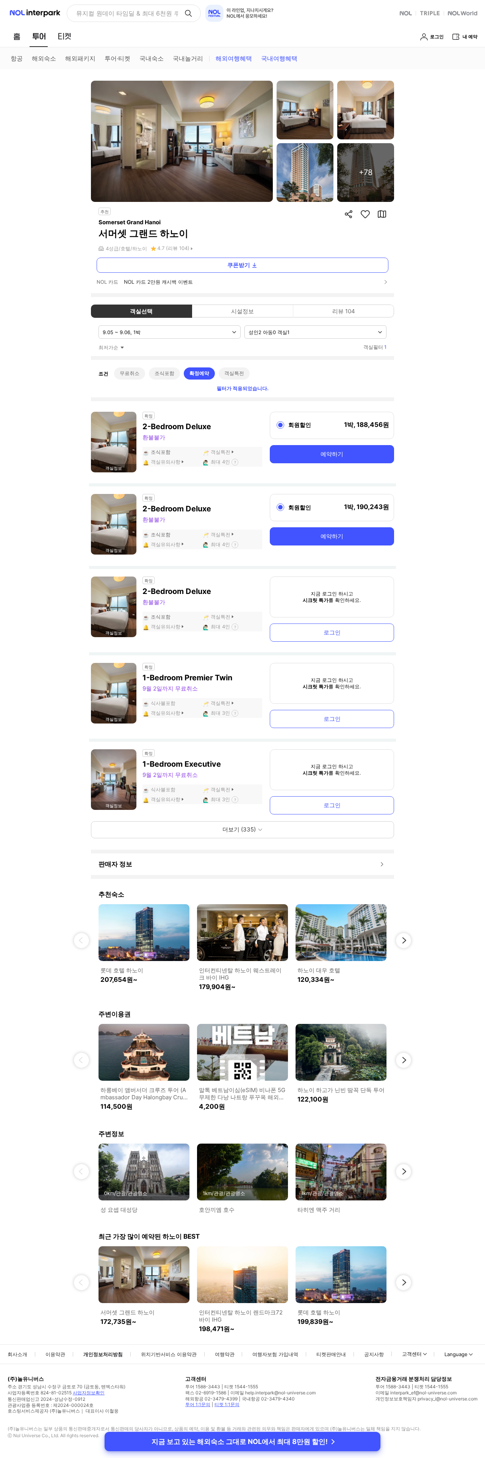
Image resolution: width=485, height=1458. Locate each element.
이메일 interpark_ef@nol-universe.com (416, 1392)
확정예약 (199, 373)
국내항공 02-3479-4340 (268, 1399)
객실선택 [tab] (141, 311)
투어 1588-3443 (202, 1386)
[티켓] (64, 36)
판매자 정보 (115, 864)
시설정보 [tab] (242, 311)
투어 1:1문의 (197, 1404)
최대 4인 (220, 462)
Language (456, 1354)
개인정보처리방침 (103, 1354)
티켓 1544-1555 (241, 1386)
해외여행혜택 (234, 58)
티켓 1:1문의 (226, 1404)
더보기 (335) (239, 829)
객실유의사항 (165, 462)
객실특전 (234, 373)
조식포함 (164, 373)
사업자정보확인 (89, 1392)
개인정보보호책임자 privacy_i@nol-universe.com (426, 1399)
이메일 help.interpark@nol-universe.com (273, 1392)
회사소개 (17, 1354)
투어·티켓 (117, 58)
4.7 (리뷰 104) (173, 248)
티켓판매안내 (331, 1354)
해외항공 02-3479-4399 (211, 1399)
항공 (17, 58)
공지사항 (374, 1354)
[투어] (39, 36)
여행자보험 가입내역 (275, 1354)
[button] (81, 940)
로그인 (332, 632)
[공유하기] (348, 214)
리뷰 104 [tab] (343, 311)
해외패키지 (80, 58)
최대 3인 (220, 713)
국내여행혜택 (279, 58)
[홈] (17, 36)
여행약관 (225, 1354)
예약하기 (332, 454)
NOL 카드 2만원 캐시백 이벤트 (158, 282)
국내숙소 (151, 58)
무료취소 (129, 373)
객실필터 (374, 347)
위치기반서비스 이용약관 (169, 1354)
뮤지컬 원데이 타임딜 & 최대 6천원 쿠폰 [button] (127, 13)
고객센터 (412, 1354)
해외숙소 (44, 58)
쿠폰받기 (238, 265)
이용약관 (55, 1354)
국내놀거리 (188, 58)
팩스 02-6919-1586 (205, 1392)
